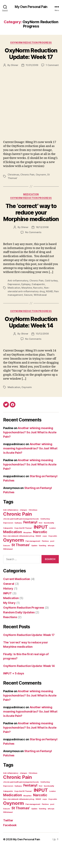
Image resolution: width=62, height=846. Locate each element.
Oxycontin (52, 536)
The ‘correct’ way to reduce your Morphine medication (31, 212)
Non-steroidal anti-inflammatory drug (18, 536)
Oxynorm (41, 174)
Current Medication (16, 579)
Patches (45, 541)
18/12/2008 (42, 227)
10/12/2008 (42, 333)
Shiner (14, 65)
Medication (31, 194)
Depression (14, 284)
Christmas (13, 174)
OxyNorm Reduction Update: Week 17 (31, 53)
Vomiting (42, 546)
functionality (49, 523)
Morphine (26, 287)
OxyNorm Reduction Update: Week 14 (31, 322)
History (8, 588)
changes (23, 510)
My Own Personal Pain (31, 6)
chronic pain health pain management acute (21, 519)
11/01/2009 (32, 65)
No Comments (33, 232)
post (52, 541)
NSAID (49, 291)
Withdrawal (40, 294)
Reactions (10, 617)
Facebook (10, 825)
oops (44, 536)
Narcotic (38, 287)
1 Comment (52, 65)
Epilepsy (26, 284)
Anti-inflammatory (18, 280)
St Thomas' (20, 545)
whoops (51, 546)
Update (34, 546)
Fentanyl (30, 522)
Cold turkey (51, 280)
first (40, 523)
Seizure (28, 294)
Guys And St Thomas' (23, 528)
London (52, 528)
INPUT (41, 527)
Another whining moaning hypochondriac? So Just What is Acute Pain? (29, 432)
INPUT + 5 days (13, 673)
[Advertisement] (31, 100)
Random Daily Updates (19, 612)
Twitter (8, 820)
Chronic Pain (27, 174)
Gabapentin (38, 284)
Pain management (32, 541)
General (8, 583)
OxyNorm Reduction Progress (31, 42)
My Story (9, 602)
